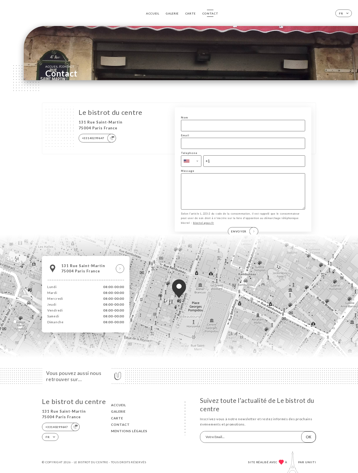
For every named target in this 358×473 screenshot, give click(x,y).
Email (185, 135)
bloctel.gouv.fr (203, 222)
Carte (190, 13)
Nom (184, 117)
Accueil (152, 13)
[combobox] (191, 161)
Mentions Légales (129, 431)
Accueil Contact (59, 66)
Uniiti (310, 462)
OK (308, 437)
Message (187, 170)
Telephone (189, 153)
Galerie (172, 13)
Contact (210, 13)
